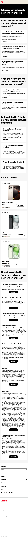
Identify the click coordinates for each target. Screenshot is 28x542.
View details (20, 205)
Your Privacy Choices (5, 519)
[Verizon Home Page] (4, 501)
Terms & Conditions (5, 506)
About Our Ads (4, 525)
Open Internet (4, 528)
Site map (3, 503)
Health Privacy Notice (5, 516)
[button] (14, 284)
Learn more (4, 41)
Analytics (3, 531)
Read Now (4, 97)
